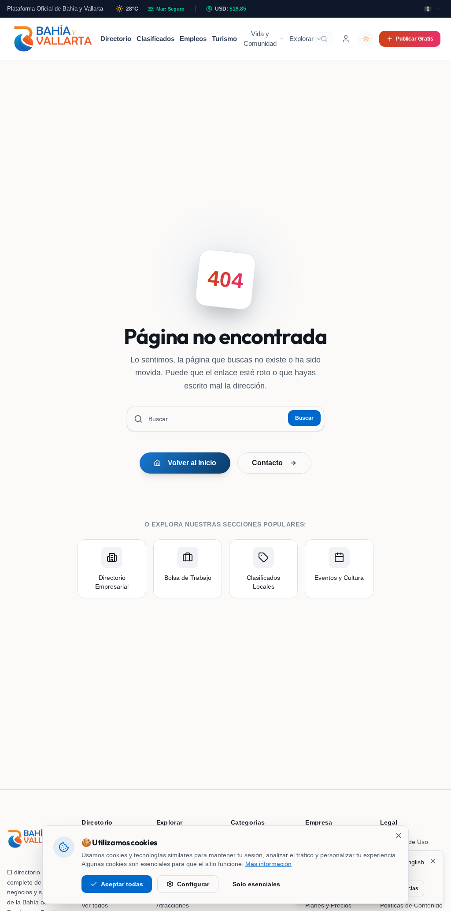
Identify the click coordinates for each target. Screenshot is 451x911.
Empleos (193, 38)
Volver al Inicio (192, 463)
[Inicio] (53, 39)
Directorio (115, 38)
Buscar (304, 418)
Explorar (301, 38)
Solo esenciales (256, 884)
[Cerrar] (398, 835)
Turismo (224, 38)
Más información (268, 863)
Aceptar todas (122, 884)
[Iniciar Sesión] (346, 39)
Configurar (193, 884)
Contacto (267, 463)
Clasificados (155, 38)
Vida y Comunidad (260, 39)
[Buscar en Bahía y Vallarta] (324, 38)
